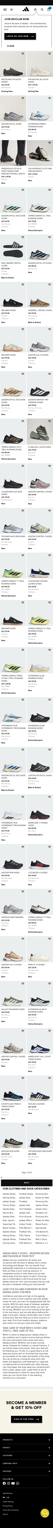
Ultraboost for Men (43, 1232)
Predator (23, 1202)
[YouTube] (13, 1483)
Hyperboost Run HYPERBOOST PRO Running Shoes (13, 728)
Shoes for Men (42, 1198)
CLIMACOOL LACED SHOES (39, 447)
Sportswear (41, 1228)
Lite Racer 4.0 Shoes (37, 873)
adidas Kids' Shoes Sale (26, 1198)
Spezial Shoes (9, 1239)
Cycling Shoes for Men (10, 1243)
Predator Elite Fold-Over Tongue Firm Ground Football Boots (13, 171)
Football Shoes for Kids (26, 1232)
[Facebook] (4, 1483)
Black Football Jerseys (10, 1228)
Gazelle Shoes (9, 1232)
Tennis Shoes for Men (10, 1205)
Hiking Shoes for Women (10, 1236)
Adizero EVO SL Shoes (11, 124)
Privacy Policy (8, 1506)
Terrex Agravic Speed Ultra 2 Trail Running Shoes (12, 678)
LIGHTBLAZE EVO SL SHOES (40, 775)
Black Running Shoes (43, 1224)
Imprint (5, 1514)
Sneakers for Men (43, 1213)
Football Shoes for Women (26, 1239)
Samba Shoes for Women (10, 1209)
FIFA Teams (24, 1236)
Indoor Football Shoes (26, 1224)
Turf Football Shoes (26, 1209)
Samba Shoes (9, 1194)
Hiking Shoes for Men (10, 1198)
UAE (7, 1497)
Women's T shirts (43, 1243)
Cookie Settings (8, 1502)
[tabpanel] (26, 617)
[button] (22, 53)
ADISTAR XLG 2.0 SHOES (38, 355)
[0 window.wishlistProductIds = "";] (11, 9)
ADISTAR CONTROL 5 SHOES (40, 492)
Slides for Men (42, 1220)
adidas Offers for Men (26, 1220)
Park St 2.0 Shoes (36, 965)
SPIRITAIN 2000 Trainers (12, 917)
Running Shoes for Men (43, 1194)
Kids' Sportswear (10, 1220)
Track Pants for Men (43, 1236)
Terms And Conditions (11, 1510)
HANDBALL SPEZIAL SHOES (40, 310)
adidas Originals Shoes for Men (10, 1202)
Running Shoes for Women (43, 1217)
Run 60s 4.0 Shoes (36, 1104)
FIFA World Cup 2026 (26, 1228)
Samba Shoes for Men (10, 1217)
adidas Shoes (42, 1205)
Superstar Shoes (10, 1224)
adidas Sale (24, 1205)
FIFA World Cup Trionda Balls (26, 1243)
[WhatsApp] (17, 1483)
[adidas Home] (26, 9)
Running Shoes (43, 1202)
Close (10, 46)
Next (26, 1183)
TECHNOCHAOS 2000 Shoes (13, 536)
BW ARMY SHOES (8, 310)
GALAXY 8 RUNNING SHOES (13, 1009)
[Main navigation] (5, 9)
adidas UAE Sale (26, 1213)
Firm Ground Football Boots (26, 1217)
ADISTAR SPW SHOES (10, 873)
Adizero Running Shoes (43, 1209)
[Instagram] (8, 1483)
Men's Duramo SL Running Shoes (43, 1239)
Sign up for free (24, 1419)
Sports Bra (8, 1213)
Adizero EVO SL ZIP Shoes (40, 263)
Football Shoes (26, 1194)
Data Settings (7, 1493)
